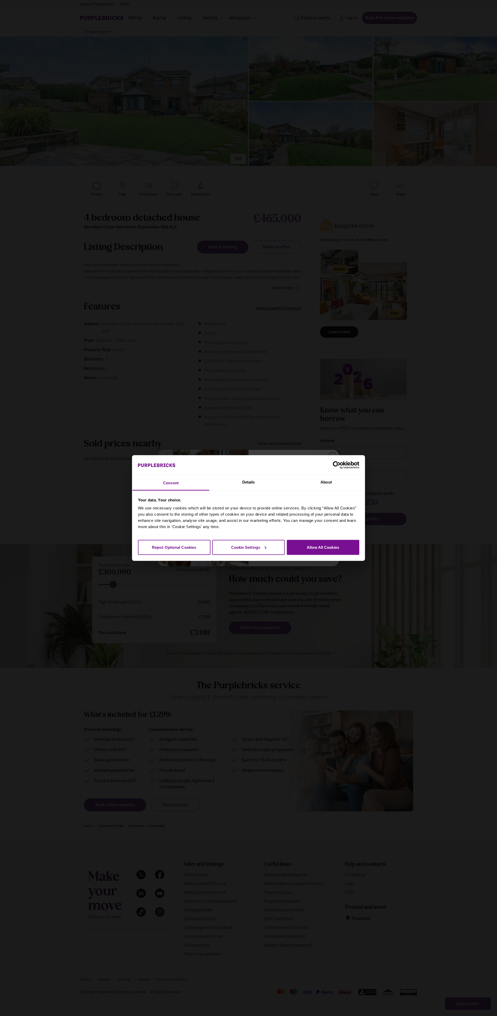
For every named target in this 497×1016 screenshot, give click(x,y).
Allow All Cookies (323, 547)
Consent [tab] (171, 483)
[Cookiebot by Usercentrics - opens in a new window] (336, 465)
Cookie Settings (245, 547)
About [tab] (326, 482)
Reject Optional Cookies (174, 547)
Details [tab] (248, 482)
